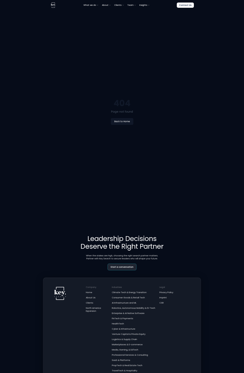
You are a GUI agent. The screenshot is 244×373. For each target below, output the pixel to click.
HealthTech (118, 323)
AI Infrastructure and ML (124, 302)
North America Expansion (93, 309)
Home (89, 292)
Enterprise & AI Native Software (128, 313)
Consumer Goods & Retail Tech (128, 297)
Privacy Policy (166, 292)
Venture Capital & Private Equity (128, 334)
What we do (89, 5)
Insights (143, 5)
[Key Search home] (53, 5)
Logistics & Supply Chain (124, 339)
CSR (161, 302)
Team (130, 5)
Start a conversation (122, 266)
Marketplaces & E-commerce (127, 344)
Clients (118, 5)
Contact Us (185, 5)
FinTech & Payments (122, 318)
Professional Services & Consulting (130, 354)
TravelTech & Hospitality (124, 370)
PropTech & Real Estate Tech (127, 365)
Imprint (163, 297)
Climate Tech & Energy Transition (129, 292)
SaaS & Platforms (121, 360)
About (105, 5)
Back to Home (122, 121)
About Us (90, 297)
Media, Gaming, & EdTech (125, 349)
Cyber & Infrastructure (123, 328)
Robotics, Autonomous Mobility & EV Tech (133, 307)
